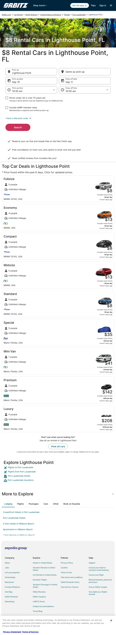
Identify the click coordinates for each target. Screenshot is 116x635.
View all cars (58, 446)
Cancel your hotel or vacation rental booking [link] (99, 568)
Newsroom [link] (9, 582)
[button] (58, 118)
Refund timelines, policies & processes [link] (100, 581)
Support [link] (92, 563)
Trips (93, 5)
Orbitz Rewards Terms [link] (70, 582)
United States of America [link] (50, 14)
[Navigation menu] (111, 5)
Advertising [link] (9, 601)
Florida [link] (67, 14)
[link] (58, 468)
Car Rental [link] (18, 14)
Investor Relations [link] (12, 587)
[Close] (111, 620)
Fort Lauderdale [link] (79, 14)
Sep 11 (69, 81)
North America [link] (31, 14)
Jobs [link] (7, 567)
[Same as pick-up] (85, 71)
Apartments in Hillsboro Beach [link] (18, 529)
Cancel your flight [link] (96, 575)
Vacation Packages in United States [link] (45, 585)
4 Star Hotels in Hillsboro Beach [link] (18, 523)
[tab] (8, 504)
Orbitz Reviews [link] (39, 592)
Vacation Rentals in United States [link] (44, 568)
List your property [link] (12, 572)
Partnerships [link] (10, 577)
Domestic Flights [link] (40, 580)
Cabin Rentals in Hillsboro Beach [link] (19, 535)
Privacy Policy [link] (67, 563)
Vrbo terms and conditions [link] (72, 577)
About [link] (7, 563)
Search (18, 127)
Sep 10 (16, 81)
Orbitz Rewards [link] (11, 597)
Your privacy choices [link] (69, 587)
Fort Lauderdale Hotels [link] (14, 518)
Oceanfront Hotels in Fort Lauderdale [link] (21, 512)
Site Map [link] (8, 592)
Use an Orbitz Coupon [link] (98, 587)
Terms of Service (30, 632)
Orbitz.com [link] (6, 14)
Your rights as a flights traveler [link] (98, 593)
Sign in (102, 5)
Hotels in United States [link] (42, 563)
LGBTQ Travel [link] (39, 601)
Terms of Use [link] (66, 572)
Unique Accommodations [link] (43, 606)
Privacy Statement (12, 632)
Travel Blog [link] (37, 611)
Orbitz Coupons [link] (39, 597)
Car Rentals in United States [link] (44, 575)
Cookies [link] (64, 567)
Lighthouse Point (21, 72)
